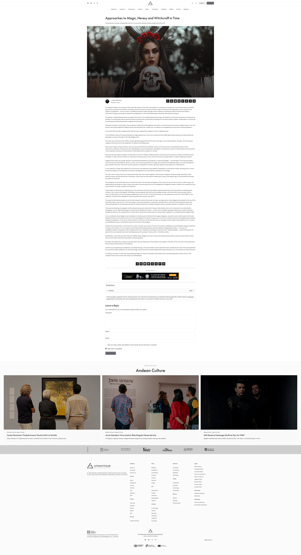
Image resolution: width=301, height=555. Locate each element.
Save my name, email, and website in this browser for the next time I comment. (132, 345)
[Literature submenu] (158, 9)
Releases (206, 432)
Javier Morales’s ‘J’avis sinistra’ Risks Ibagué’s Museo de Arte (130, 435)
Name (107, 331)
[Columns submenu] (125, 9)
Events (14, 432)
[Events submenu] (181, 9)
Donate (209, 3)
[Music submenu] (149, 9)
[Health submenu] (174, 9)
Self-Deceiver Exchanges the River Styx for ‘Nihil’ (224, 435)
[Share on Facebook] (167, 101)
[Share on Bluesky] (175, 101)
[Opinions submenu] (117, 9)
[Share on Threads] (182, 101)
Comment (108, 313)
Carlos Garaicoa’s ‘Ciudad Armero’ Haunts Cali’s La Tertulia (32, 435)
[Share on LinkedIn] (171, 101)
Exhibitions (9, 432)
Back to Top (208, 540)
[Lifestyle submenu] (166, 9)
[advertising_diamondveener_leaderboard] (150, 279)
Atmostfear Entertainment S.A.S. (99, 535)
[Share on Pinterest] (190, 101)
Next (191, 290)
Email (107, 338)
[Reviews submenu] (189, 9)
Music (209, 432)
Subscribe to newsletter (115, 348)
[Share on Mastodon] (179, 101)
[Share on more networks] (194, 101)
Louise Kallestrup (116, 100)
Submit (201, 3)
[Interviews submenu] (135, 9)
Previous (111, 290)
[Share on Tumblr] (186, 101)
